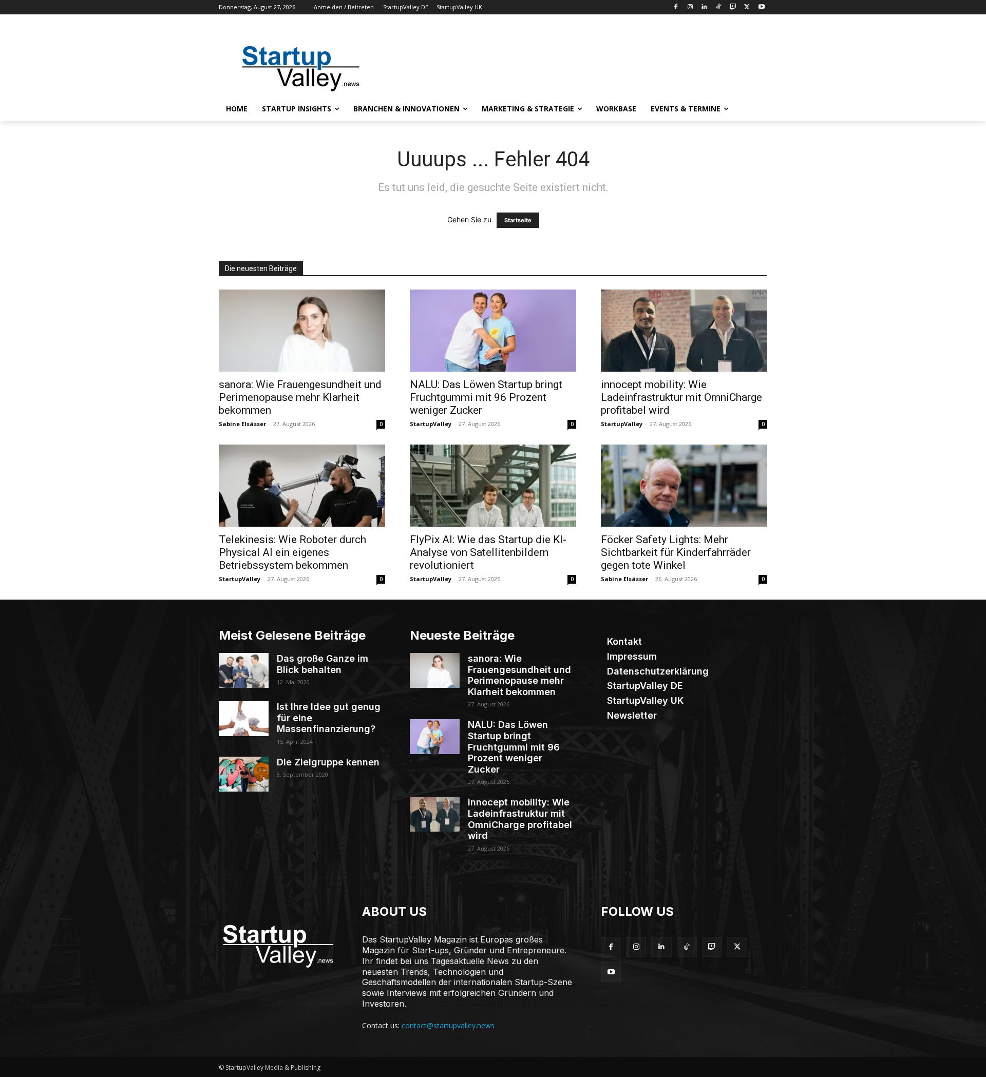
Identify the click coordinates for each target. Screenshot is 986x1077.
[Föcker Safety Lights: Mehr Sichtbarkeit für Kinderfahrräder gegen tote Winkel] (684, 486)
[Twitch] (733, 7)
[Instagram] (690, 7)
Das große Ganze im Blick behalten (322, 664)
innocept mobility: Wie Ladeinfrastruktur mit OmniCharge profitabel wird (681, 397)
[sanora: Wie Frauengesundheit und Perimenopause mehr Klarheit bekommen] (302, 331)
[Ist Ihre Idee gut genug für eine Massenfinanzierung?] (244, 718)
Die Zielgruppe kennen (328, 762)
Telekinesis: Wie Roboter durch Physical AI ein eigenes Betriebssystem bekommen (292, 552)
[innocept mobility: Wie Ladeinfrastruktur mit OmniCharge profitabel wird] (684, 331)
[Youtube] (761, 7)
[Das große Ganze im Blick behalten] (244, 670)
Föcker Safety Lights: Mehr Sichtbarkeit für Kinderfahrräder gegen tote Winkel (676, 552)
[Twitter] (747, 7)
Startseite (518, 220)
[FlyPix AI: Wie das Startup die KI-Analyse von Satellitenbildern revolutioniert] (493, 486)
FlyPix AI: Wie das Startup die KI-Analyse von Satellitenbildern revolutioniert (488, 552)
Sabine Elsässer (242, 424)
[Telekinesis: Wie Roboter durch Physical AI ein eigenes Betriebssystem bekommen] (302, 486)
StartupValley (430, 424)
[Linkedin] (704, 7)
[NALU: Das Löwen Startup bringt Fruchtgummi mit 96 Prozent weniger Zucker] (493, 331)
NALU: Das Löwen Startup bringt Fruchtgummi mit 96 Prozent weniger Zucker (486, 397)
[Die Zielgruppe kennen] (244, 774)
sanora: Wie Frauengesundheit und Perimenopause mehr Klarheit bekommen (300, 397)
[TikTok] (719, 7)
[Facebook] (675, 7)
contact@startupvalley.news (448, 1025)
